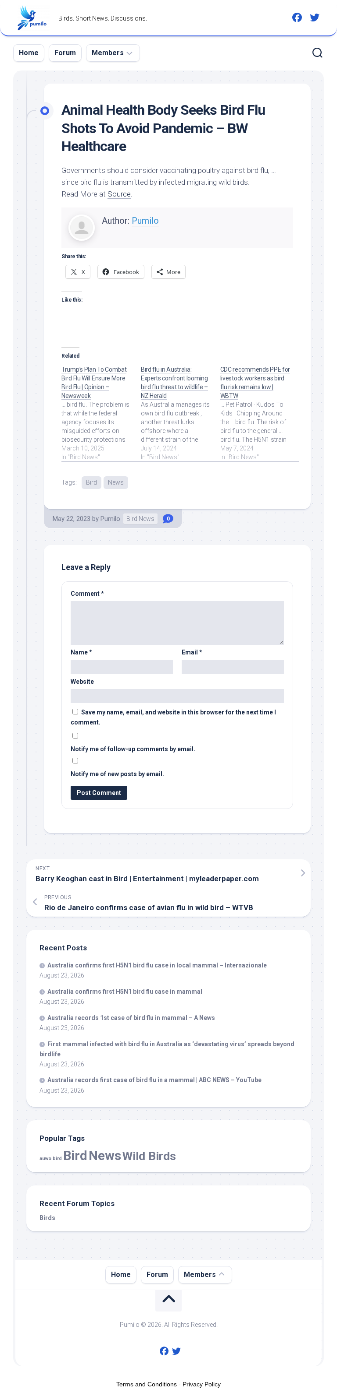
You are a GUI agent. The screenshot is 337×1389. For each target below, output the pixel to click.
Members (108, 53)
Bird (91, 482)
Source (119, 194)
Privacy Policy (202, 1384)
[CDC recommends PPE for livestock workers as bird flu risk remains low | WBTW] (260, 413)
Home (29, 53)
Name (81, 652)
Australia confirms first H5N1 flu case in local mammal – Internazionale (157, 965)
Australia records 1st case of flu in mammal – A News (131, 1017)
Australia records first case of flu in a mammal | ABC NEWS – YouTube (154, 1079)
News (116, 482)
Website (82, 681)
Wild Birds (149, 1156)
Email (192, 652)
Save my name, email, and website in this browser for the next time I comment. (173, 717)
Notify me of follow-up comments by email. (133, 749)
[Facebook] (297, 17)
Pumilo (145, 220)
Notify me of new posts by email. (117, 773)
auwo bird (50, 1158)
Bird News (140, 518)
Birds (47, 1217)
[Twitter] (314, 17)
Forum (65, 53)
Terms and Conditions (146, 1384)
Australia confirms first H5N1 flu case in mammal (124, 991)
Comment (87, 593)
